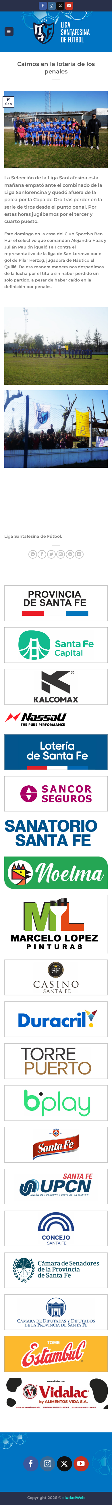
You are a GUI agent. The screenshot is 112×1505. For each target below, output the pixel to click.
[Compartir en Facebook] (42, 554)
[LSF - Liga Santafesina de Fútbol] (60, 31)
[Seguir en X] (60, 5)
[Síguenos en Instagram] (52, 5)
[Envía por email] (60, 554)
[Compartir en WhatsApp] (32, 554)
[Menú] (9, 31)
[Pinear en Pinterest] (70, 554)
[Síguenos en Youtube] (69, 5)
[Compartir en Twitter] (51, 554)
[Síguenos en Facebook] (43, 5)
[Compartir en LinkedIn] (79, 554)
